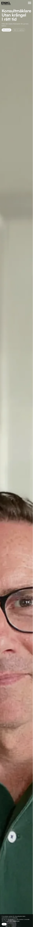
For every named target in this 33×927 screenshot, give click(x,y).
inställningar (16, 921)
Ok (4, 924)
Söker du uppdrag (19, 30)
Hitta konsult (6, 30)
